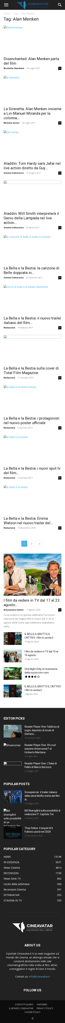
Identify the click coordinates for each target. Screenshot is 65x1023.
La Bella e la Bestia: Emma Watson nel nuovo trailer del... (28, 520)
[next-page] (39, 544)
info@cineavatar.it (39, 976)
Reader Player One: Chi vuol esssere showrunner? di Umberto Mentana (40, 749)
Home (7, 13)
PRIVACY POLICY (45, 1008)
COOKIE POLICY (32, 1012)
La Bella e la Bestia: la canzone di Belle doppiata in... (31, 270)
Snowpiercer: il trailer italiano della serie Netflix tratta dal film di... (42, 796)
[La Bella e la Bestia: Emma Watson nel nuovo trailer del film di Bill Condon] (32, 499)
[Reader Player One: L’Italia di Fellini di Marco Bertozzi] (13, 768)
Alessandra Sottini (14, 609)
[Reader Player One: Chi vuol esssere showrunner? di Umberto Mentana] (13, 749)
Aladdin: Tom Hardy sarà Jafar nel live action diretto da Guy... (32, 165)
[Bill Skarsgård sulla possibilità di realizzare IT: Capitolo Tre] (13, 818)
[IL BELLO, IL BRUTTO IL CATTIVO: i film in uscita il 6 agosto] (13, 691)
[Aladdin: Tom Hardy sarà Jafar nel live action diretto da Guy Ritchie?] (32, 144)
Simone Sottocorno (14, 172)
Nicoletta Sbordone (14, 68)
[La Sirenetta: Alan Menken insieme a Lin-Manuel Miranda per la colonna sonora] (32, 90)
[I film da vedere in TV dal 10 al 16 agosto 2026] (13, 656)
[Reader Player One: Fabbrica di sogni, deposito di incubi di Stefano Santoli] (13, 731)
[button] (6, 5)
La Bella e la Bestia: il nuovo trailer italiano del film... (32, 320)
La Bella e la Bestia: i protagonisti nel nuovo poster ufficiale (31, 420)
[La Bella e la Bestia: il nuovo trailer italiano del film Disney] (32, 299)
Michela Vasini (12, 122)
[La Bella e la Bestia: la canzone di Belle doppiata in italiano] (32, 249)
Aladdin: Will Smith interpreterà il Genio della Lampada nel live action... (31, 218)
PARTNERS (42, 1004)
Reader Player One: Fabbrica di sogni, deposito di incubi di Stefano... (42, 730)
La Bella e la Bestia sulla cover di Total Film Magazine (31, 370)
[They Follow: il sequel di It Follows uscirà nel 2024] (13, 832)
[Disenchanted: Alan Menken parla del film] (32, 39)
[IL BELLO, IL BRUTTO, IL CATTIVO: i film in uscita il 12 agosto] (13, 638)
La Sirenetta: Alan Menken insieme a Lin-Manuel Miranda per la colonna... (32, 113)
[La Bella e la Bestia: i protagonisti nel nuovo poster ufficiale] (32, 399)
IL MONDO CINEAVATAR (21, 1008)
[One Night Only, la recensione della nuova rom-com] (13, 673)
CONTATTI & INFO (24, 1004)
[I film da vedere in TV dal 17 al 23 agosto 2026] (32, 575)
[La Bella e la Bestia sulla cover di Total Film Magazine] (32, 349)
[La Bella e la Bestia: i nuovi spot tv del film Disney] (32, 449)
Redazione (9, 327)
